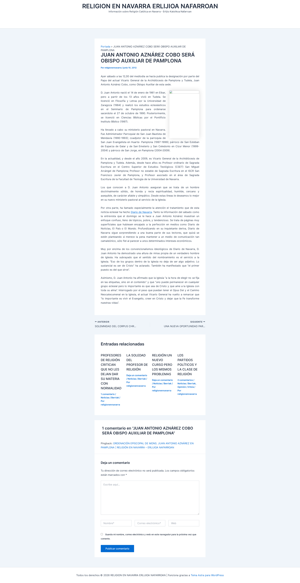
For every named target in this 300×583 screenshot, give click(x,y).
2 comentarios (185, 380)
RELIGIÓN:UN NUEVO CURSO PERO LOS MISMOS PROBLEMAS (162, 364)
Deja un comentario (136, 375)
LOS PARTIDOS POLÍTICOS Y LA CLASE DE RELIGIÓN (188, 364)
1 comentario (108, 394)
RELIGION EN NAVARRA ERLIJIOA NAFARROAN (150, 6)
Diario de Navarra (141, 212)
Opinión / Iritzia (186, 387)
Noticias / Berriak (110, 397)
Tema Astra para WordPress (207, 575)
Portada (105, 46)
